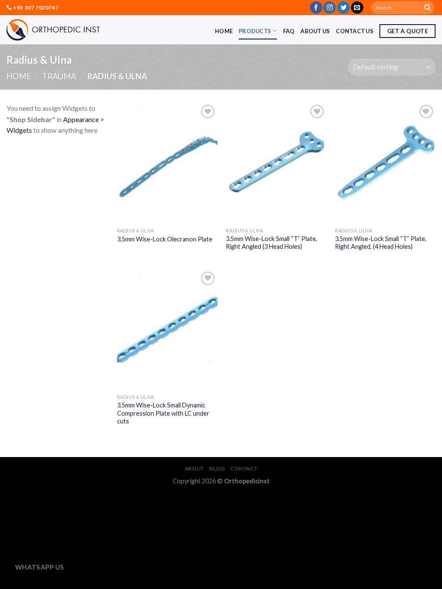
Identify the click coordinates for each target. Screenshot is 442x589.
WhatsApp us (39, 567)
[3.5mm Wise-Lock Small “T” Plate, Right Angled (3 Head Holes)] (276, 163)
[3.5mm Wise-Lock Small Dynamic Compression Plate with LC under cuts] (167, 329)
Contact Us (354, 31)
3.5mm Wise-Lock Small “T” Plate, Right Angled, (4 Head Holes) (380, 243)
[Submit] (427, 7)
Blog (217, 468)
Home (224, 31)
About (194, 468)
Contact (243, 468)
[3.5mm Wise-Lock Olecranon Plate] (167, 163)
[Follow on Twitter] (343, 7)
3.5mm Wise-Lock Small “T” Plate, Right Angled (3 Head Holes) (271, 243)
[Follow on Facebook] (316, 7)
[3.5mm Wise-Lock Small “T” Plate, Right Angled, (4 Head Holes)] (385, 163)
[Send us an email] (357, 7)
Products (255, 31)
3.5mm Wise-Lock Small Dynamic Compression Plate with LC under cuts (163, 413)
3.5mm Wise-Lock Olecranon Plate (164, 239)
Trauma (59, 76)
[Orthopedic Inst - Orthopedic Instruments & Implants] (53, 30)
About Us (315, 31)
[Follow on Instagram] (329, 7)
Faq (289, 31)
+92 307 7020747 (35, 7)
